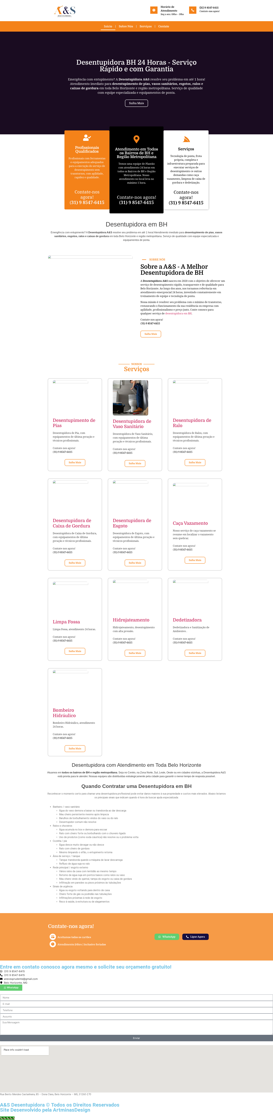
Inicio (108, 26)
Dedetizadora (187, 620)
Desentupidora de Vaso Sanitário (132, 424)
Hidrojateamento (131, 620)
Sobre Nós (126, 26)
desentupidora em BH (178, 313)
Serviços (146, 26)
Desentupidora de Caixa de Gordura (72, 523)
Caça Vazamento (190, 523)
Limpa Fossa (66, 621)
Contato (163, 26)
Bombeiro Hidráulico (64, 713)
